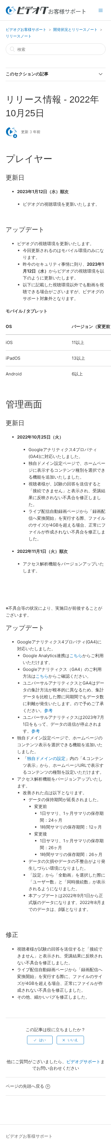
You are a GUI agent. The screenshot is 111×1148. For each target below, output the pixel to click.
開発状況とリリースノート (75, 29)
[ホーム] (46, 13)
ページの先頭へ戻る (25, 1086)
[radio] (40, 1040)
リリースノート (19, 36)
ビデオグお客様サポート (26, 29)
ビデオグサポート (83, 1061)
